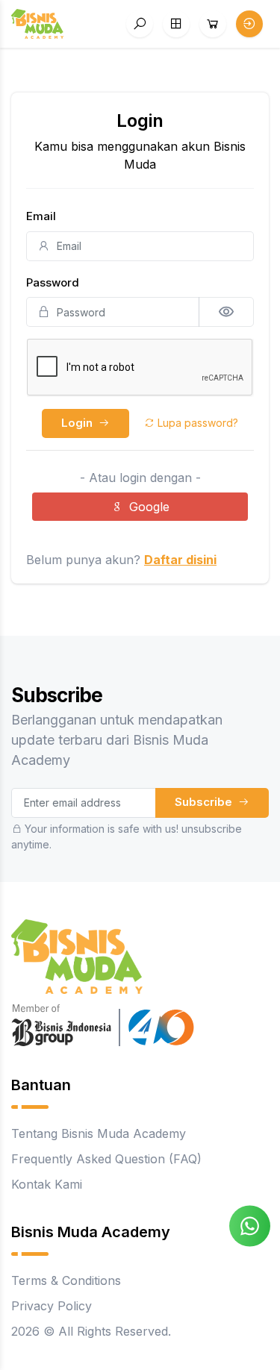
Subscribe (205, 802)
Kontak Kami (46, 1184)
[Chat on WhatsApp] (249, 1224)
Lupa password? (196, 422)
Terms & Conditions (66, 1280)
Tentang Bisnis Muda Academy (98, 1133)
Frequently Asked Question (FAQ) (106, 1158)
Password (52, 282)
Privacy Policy (51, 1305)
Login (78, 423)
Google (149, 506)
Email (41, 216)
